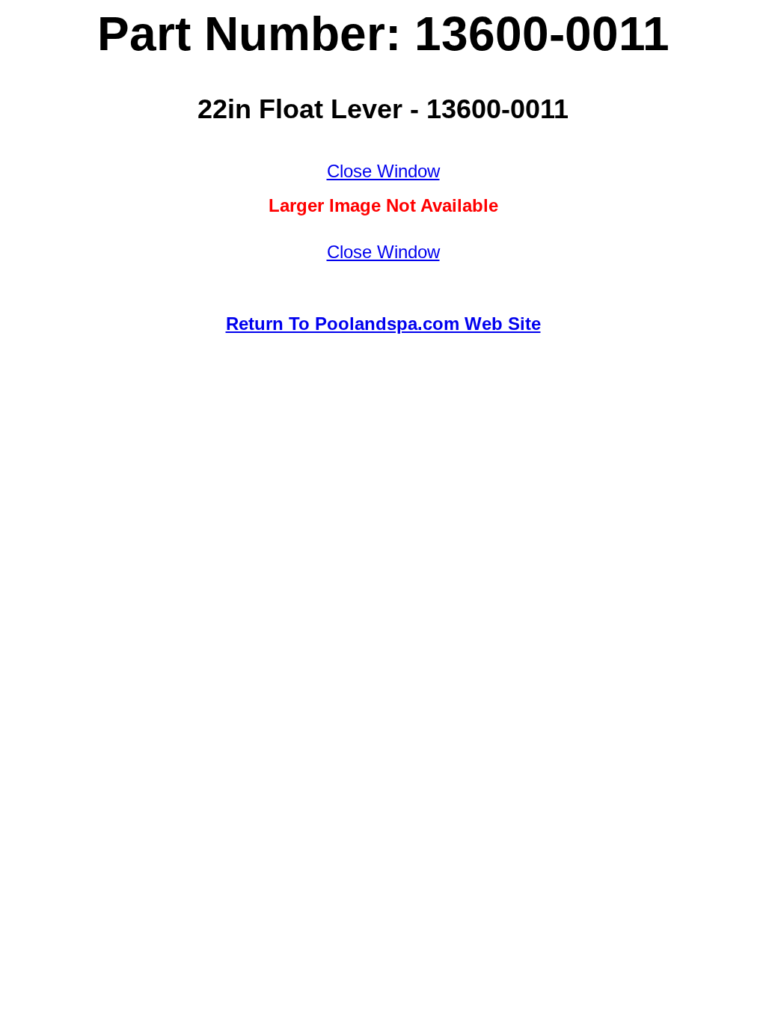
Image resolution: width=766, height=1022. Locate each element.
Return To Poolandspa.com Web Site (383, 323)
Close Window (383, 171)
